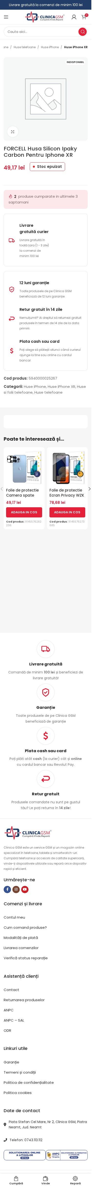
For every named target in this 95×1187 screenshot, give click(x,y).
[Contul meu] (74, 17)
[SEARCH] (82, 32)
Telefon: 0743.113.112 (26, 1140)
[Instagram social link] (16, 889)
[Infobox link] (45, 703)
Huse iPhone (50, 47)
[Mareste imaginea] (12, 131)
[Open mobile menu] (6, 17)
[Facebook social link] (7, 889)
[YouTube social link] (24, 889)
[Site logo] (45, 16)
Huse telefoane (25, 47)
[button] (24, 512)
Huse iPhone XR (76, 47)
